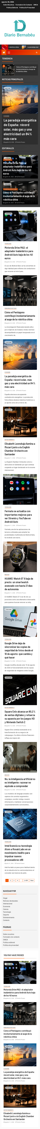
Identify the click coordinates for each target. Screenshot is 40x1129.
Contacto (6, 920)
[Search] (36, 52)
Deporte (6, 915)
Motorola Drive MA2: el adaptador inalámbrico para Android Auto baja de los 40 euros (19, 992)
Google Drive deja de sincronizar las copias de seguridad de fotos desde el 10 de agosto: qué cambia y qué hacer (19, 650)
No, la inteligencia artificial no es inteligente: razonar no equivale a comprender (20, 782)
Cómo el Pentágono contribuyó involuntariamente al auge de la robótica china (26, 69)
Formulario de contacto (24, 5)
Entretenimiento (9, 439)
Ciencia (5, 909)
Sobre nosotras (8, 5)
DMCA (36, 5)
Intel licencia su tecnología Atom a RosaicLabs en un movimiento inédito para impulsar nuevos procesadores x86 (18, 852)
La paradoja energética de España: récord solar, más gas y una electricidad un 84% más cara (20, 129)
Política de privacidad (27, 7)
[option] (20, 70)
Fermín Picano (21, 142)
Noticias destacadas (10, 901)
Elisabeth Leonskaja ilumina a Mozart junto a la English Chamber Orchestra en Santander (19, 1116)
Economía (6, 116)
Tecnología (7, 159)
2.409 (26, 880)
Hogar (5, 898)
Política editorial (12, 7)
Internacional (7, 904)
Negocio (7, 574)
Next (31, 880)
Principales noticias (10, 189)
